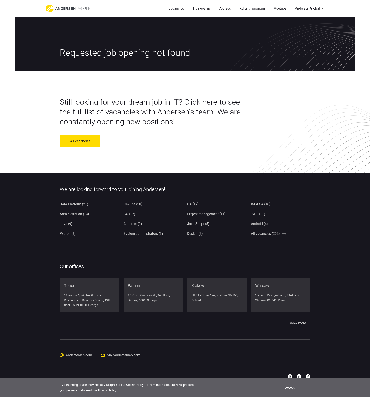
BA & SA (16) (260, 204)
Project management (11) (206, 214)
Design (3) (195, 234)
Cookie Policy (134, 385)
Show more (297, 323)
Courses (225, 8)
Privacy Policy (107, 390)
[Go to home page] (68, 8)
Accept (290, 387)
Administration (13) (74, 214)
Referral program (252, 8)
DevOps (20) (133, 204)
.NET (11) (258, 214)
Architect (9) (133, 224)
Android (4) (259, 224)
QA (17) (193, 204)
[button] (309, 8)
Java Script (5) (198, 224)
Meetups (279, 8)
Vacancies (176, 8)
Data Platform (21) (74, 204)
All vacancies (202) (265, 234)
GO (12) (129, 214)
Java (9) (66, 224)
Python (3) (68, 234)
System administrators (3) (143, 234)
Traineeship (201, 8)
